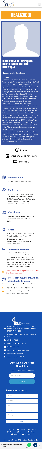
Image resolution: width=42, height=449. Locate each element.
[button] (39, 4)
